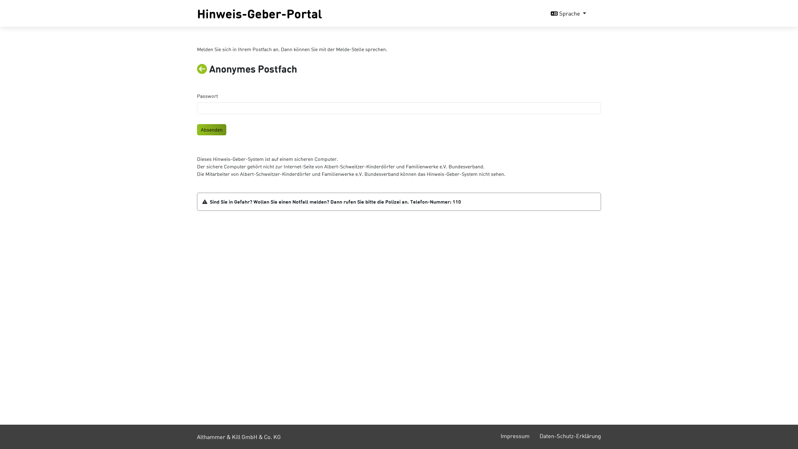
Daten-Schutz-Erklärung (570, 435)
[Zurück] (203, 68)
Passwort (207, 96)
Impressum (515, 435)
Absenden (212, 129)
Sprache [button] (569, 13)
